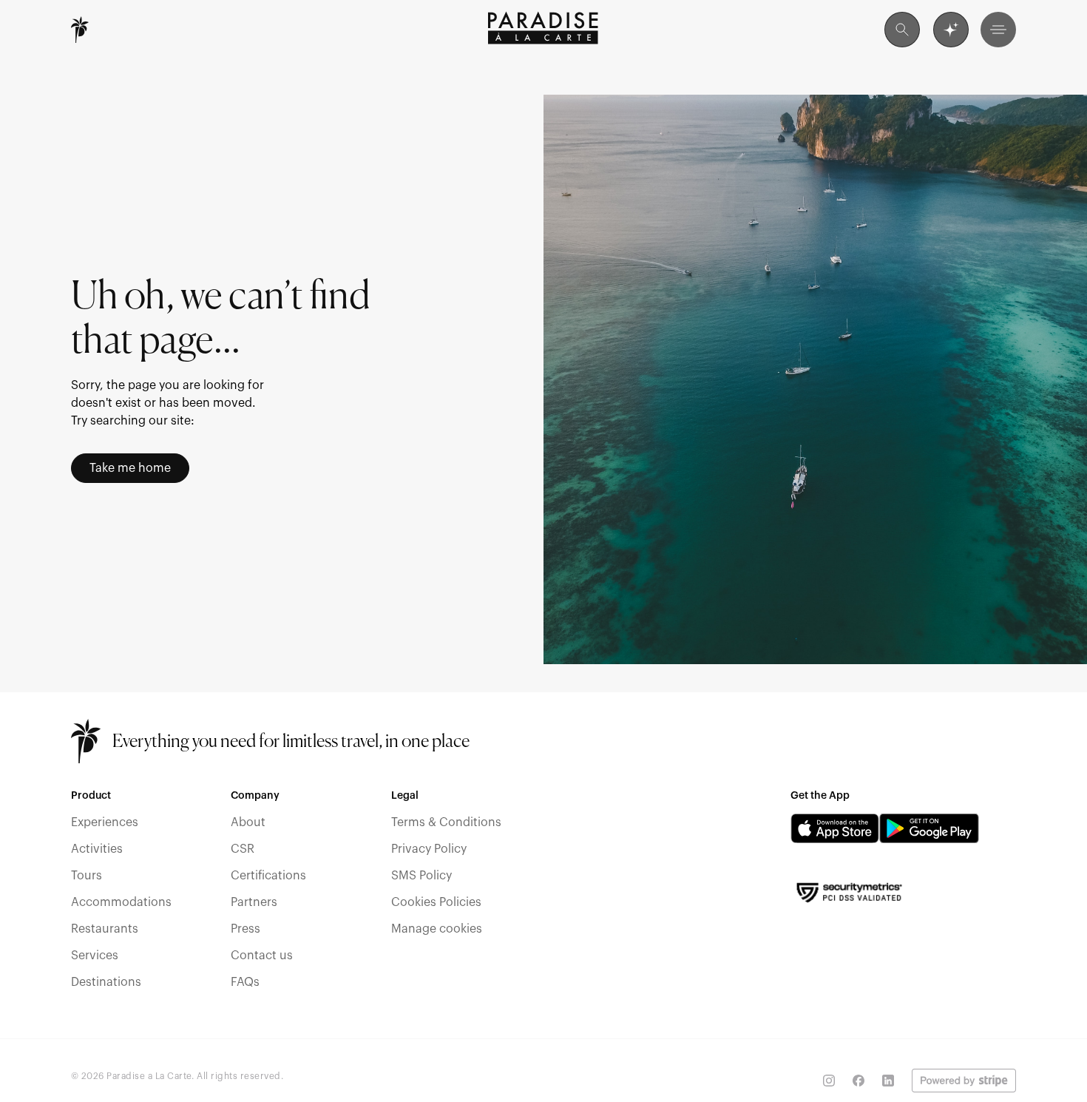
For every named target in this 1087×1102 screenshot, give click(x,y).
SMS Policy (421, 876)
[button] (998, 29)
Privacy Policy (429, 849)
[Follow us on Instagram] (829, 1080)
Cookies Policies (436, 902)
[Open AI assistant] (951, 29)
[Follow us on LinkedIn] (888, 1080)
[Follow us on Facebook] (858, 1080)
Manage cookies (436, 929)
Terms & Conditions (446, 822)
